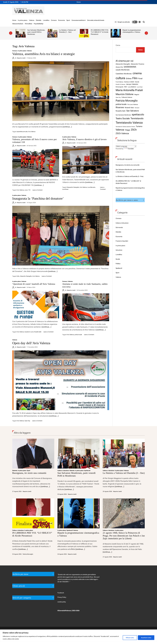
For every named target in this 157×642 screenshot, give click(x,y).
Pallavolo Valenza (127, 97)
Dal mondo (119, 227)
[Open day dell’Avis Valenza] (60, 380)
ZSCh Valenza (122, 133)
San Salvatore (132, 111)
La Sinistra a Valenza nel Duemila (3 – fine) (35, 31)
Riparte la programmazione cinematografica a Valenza (100, 31)
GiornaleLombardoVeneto (95, 20)
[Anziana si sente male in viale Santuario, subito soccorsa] (85, 307)
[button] (10, 33)
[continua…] (67, 127)
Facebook (60, 593)
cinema (137, 73)
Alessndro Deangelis (26, 276)
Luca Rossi (65, 189)
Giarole (137, 82)
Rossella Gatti (120, 111)
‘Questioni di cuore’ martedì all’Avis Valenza (33, 284)
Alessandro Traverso (137, 64)
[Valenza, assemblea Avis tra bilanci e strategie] (60, 91)
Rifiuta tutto (130, 637)
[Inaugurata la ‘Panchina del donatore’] (60, 236)
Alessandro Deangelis (73, 187)
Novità (118, 259)
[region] (78, 636)
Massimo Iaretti (21, 58)
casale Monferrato (123, 70)
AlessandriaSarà (17, 24)
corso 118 (27, 190)
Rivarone (120, 107)
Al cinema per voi (124, 60)
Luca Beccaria (91, 187)
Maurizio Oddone (125, 94)
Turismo (139, 126)
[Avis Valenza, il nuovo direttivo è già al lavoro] (85, 160)
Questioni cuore (29, 332)
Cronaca (54, 20)
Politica (118, 263)
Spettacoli (119, 268)
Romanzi (137, 107)
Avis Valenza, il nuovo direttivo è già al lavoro (84, 139)
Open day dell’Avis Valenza (31, 343)
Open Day (27, 420)
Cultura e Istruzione (122, 223)
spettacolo (138, 114)
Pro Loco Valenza (132, 104)
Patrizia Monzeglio (127, 100)
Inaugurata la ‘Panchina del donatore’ (38, 198)
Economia (61, 20)
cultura (120, 78)
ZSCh (134, 129)
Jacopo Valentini (132, 84)
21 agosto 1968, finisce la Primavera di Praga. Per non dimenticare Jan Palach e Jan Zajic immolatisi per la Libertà (132, 34)
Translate (131, 148)
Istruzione (119, 250)
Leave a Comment (37, 190)
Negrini (136, 94)
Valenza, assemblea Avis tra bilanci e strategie (43, 54)
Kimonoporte (119, 87)
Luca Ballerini (132, 87)
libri (125, 87)
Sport (68, 20)
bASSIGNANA (130, 67)
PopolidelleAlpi (38, 24)
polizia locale (78, 334)
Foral (140, 79)
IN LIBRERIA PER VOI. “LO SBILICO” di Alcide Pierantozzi (68, 32)
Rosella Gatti (37, 332)
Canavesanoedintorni (79, 20)
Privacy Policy (61, 597)
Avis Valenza (31, 131)
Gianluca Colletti (129, 82)
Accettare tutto (146, 637)
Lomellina (46, 20)
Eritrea (128, 78)
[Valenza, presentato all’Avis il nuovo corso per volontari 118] (35, 163)
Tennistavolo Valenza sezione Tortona (125, 126)
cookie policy (61, 602)
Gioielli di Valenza (120, 84)
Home (79, 2)
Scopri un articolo (124, 22)
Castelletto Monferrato (124, 74)
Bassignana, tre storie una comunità (127, 165)
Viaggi (127, 130)
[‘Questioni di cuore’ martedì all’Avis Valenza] (35, 304)
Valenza (31, 20)
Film (134, 78)
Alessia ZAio (119, 67)
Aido (18, 276)
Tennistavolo (137, 118)
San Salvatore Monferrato (123, 115)
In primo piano (22, 20)
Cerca (118, 45)
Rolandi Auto (129, 108)
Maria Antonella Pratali (129, 90)
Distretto (38, 20)
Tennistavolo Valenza (129, 122)
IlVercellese (28, 24)
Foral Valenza (119, 82)
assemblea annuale (22, 131)
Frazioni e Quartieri (122, 241)
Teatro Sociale (123, 118)
